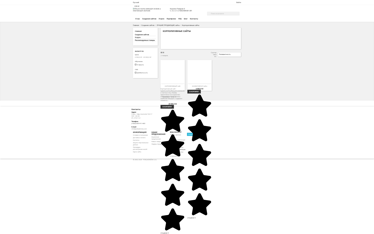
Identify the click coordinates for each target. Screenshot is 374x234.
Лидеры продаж (156, 144)
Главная (138, 31)
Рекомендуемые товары (145, 40)
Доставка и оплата (139, 138)
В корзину (167, 107)
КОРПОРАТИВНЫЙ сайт (173, 86)
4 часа (140, 65)
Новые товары (156, 141)
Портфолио (171, 19)
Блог (186, 19)
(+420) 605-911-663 (138, 123)
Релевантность (229, 54)
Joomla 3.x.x (142, 73)
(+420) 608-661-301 (185, 11)
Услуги (161, 19)
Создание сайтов (149, 19)
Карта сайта (137, 152)
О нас (137, 19)
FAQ (180, 19)
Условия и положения (140, 135)
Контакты (194, 19)
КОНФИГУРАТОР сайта (199, 86)
